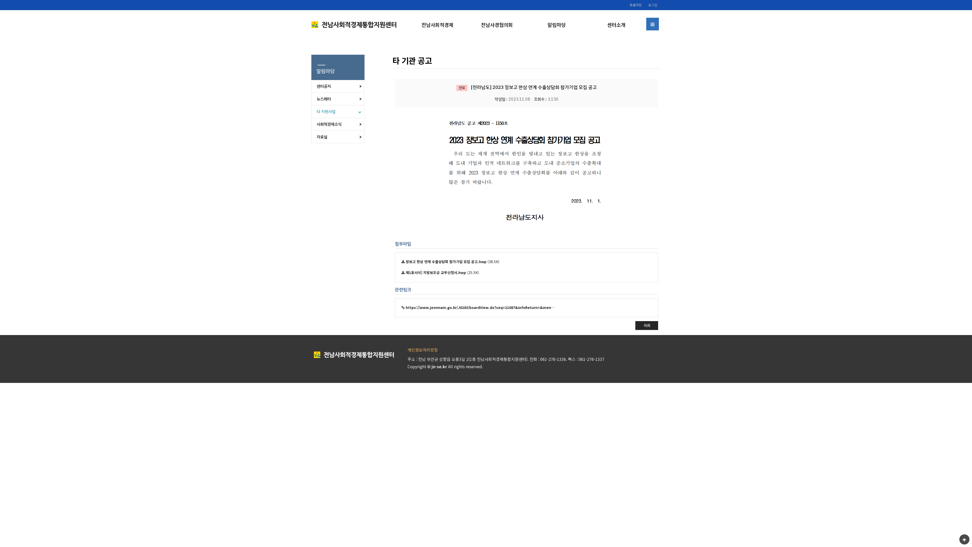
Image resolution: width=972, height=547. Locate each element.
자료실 (322, 137)
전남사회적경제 (437, 24)
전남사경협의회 (497, 24)
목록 (646, 325)
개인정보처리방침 (423, 350)
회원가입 (636, 5)
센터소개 (616, 24)
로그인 (652, 5)
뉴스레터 (324, 99)
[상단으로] (964, 539)
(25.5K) (442, 272)
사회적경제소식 (329, 124)
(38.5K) (452, 261)
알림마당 (557, 24)
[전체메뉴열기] (652, 24)
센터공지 (324, 86)
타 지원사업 (326, 112)
